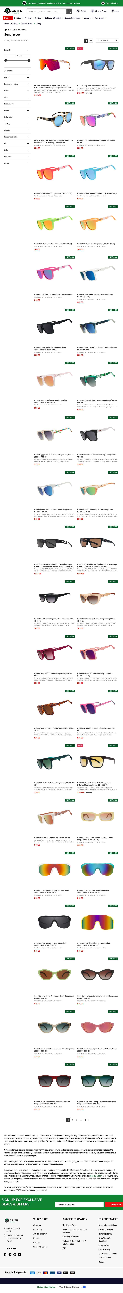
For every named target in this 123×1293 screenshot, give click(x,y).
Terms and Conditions (108, 1253)
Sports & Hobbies (72, 18)
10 (85, 1120)
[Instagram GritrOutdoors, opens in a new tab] (9, 1254)
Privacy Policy (108, 1245)
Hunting (17, 18)
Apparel (87, 18)
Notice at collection (46, 1287)
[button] (86, 41)
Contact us (37, 1229)
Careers (36, 1242)
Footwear (99, 18)
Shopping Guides (40, 1247)
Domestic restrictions (107, 1225)
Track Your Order (70, 1225)
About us (37, 1225)
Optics (38, 18)
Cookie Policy (108, 1249)
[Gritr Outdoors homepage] (13, 11)
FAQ (64, 1248)
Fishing (28, 18)
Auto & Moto (27, 24)
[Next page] (89, 1120)
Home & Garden (11, 24)
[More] (11, 18)
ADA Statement (104, 1257)
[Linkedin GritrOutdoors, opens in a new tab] (19, 1254)
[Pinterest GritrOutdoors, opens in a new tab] (14, 1254)
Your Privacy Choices (69, 1287)
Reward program (105, 1234)
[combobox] (47, 11)
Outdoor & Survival (53, 18)
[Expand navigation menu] (22, 18)
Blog (39, 24)
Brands (101, 1262)
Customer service (105, 1229)
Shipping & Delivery (71, 1237)
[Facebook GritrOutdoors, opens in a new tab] (5, 1254)
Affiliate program (40, 1234)
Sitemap (36, 1238)
